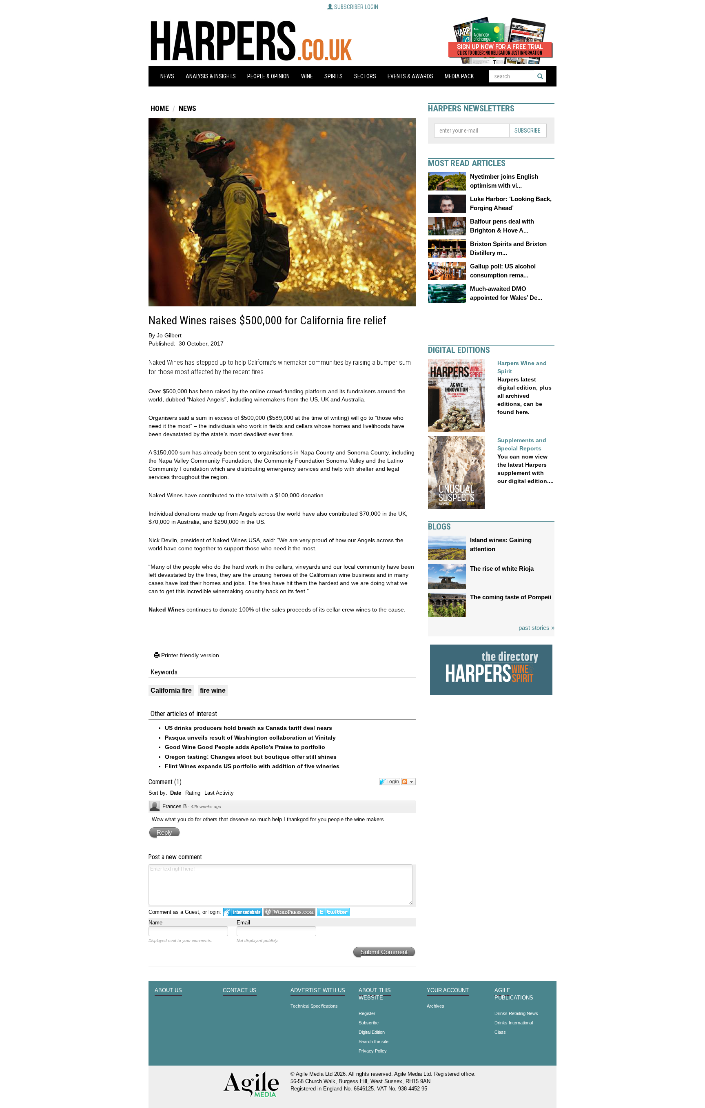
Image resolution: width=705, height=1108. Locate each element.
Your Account (448, 990)
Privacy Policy (373, 1050)
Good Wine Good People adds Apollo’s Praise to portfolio (245, 747)
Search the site (373, 1041)
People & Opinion (268, 76)
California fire (171, 690)
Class (500, 1032)
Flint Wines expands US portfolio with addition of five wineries (252, 766)
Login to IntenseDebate (242, 912)
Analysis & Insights (211, 76)
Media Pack (459, 76)
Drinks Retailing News (516, 1013)
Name (155, 923)
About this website (375, 994)
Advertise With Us (317, 990)
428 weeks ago (206, 806)
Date (175, 793)
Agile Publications (513, 994)
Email (243, 923)
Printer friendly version (189, 655)
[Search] (540, 76)
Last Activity (219, 793)
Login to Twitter (333, 912)
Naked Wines (167, 609)
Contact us (240, 990)
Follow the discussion (408, 781)
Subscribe (527, 130)
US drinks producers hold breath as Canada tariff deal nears (248, 728)
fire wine (213, 690)
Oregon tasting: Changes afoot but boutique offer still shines (251, 756)
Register (367, 1013)
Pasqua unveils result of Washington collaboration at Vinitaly (250, 737)
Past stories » (536, 627)
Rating (192, 793)
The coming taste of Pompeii (510, 597)
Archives (435, 1006)
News (167, 76)
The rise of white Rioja (502, 568)
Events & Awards (410, 76)
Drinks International (513, 1022)
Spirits (333, 76)
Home (160, 108)
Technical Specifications (314, 1006)
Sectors (365, 76)
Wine (307, 76)
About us (168, 990)
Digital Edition (372, 1032)
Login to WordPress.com (289, 912)
